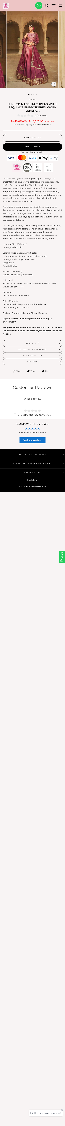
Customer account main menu (32, 464)
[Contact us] (38, 5)
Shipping (28, 125)
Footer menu (32, 473)
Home (32, 99)
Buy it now (33, 147)
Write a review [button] (32, 440)
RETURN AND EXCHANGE (32, 349)
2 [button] (31, 95)
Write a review (32, 398)
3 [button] (34, 95)
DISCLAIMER (33, 343)
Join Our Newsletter (32, 455)
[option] (32, 50)
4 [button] (36, 95)
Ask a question (32, 355)
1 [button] (29, 95)
